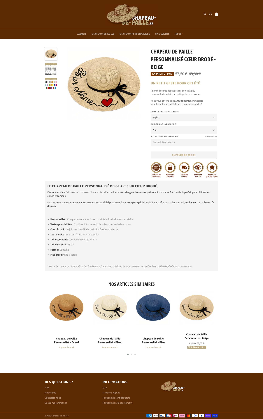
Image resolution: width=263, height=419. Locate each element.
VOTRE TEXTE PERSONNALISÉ (184, 136)
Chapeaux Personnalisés (134, 34)
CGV (105, 387)
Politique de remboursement (117, 403)
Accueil (81, 34)
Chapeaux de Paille (102, 34)
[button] (128, 354)
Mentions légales (111, 392)
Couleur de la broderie (163, 124)
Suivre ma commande (56, 403)
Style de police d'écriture (165, 112)
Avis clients (162, 34)
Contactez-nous (53, 398)
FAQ (47, 387)
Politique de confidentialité (116, 398)
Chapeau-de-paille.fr (60, 415)
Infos (178, 34)
